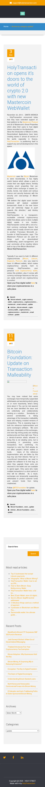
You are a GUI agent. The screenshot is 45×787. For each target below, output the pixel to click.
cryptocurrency (18, 302)
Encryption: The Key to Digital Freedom (22, 669)
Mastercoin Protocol (30, 122)
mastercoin (11, 304)
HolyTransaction (13, 141)
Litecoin (34, 258)
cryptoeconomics (30, 302)
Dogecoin (10, 261)
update (30, 304)
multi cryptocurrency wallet (26, 270)
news (26, 507)
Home (6, 26)
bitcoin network (16, 299)
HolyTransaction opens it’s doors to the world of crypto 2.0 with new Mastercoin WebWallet (21, 88)
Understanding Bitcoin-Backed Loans (22, 679)
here (33, 283)
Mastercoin (11, 176)
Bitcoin (26, 176)
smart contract (22, 304)
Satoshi (12, 297)
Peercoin (19, 261)
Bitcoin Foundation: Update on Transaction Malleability (19, 363)
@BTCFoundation (19, 487)
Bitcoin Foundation (17, 507)
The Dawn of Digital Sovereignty (20, 674)
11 (10, 337)
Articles (13, 307)
